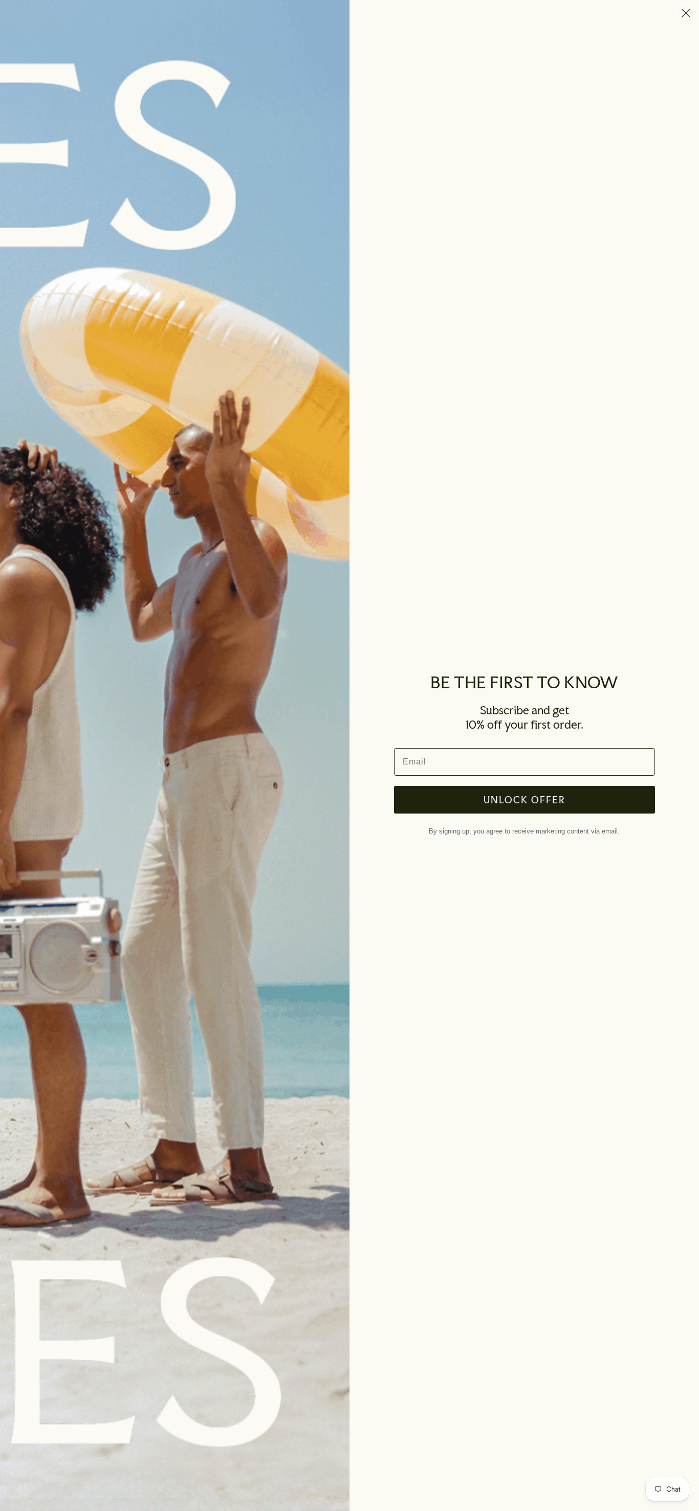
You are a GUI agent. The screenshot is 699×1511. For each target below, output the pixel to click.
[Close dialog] (686, 13)
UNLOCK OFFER (524, 799)
